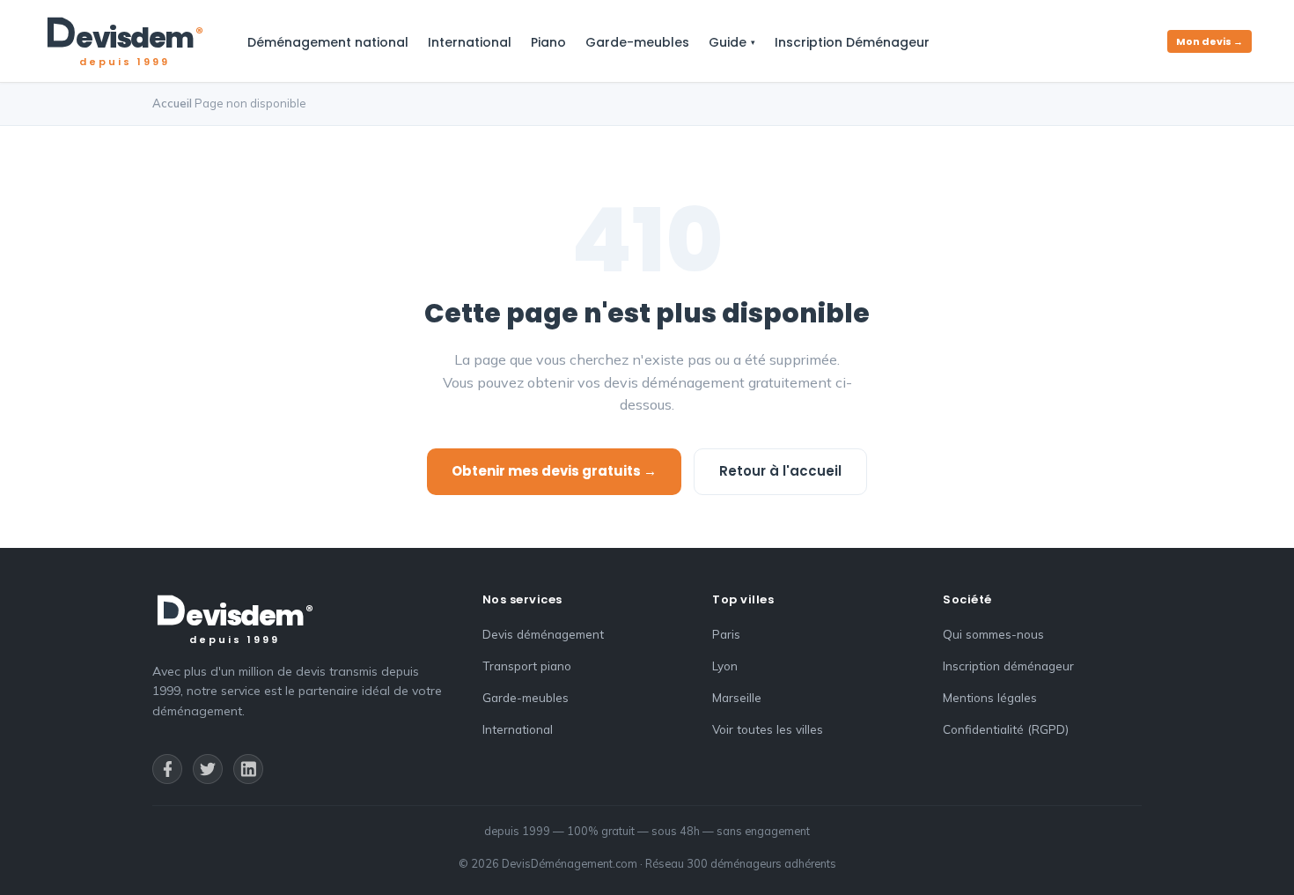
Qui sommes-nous (993, 633)
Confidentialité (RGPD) (1006, 728)
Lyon (725, 665)
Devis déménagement (543, 633)
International (469, 42)
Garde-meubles (637, 42)
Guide (727, 42)
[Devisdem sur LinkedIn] (248, 769)
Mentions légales (990, 697)
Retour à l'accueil (780, 471)
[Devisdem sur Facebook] (167, 769)
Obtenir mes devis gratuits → (554, 471)
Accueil (172, 103)
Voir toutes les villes (767, 728)
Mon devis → (1209, 41)
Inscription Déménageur (852, 42)
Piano (548, 42)
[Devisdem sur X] (208, 769)
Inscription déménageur (1008, 665)
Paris (726, 633)
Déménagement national (327, 42)
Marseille (736, 697)
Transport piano (526, 665)
